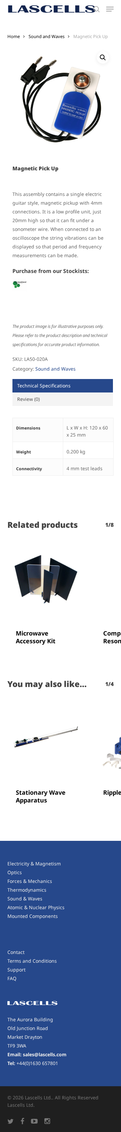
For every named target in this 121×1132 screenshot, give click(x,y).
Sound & (17, 898)
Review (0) (28, 399)
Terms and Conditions (32, 961)
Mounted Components (32, 916)
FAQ (11, 978)
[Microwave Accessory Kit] (46, 581)
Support (16, 969)
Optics (14, 872)
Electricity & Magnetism (34, 863)
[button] (110, 9)
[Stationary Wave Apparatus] (46, 740)
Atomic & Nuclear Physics (36, 907)
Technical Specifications (44, 385)
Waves (35, 898)
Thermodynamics (26, 890)
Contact (16, 952)
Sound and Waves (47, 36)
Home (13, 36)
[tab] (62, 385)
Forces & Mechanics (29, 881)
